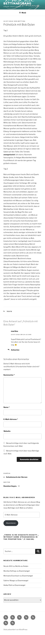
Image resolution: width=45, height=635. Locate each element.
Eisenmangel (24, 571)
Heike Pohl (7, 585)
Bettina (21, 21)
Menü (24, 13)
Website (6, 431)
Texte (9, 311)
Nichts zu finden (21, 566)
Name (6, 407)
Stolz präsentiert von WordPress (15, 629)
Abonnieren (11, 523)
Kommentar (9, 375)
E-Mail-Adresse (10, 419)
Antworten (15, 350)
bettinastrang (17, 3)
